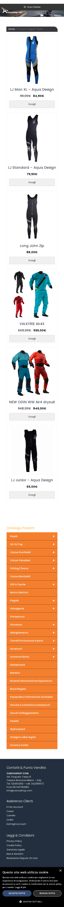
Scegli (32, 104)
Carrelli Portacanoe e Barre (32, 640)
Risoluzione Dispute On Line (22, 858)
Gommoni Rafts (32, 656)
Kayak (32, 536)
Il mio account (15, 807)
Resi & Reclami (15, 854)
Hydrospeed (17, 729)
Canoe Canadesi (32, 560)
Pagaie (32, 600)
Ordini (10, 819)
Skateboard (17, 664)
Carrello (11, 815)
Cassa (10, 811)
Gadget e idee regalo (23, 737)
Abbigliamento (32, 632)
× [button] (60, 870)
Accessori (32, 648)
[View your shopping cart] (42, 15)
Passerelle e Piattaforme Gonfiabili (31, 697)
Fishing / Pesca (32, 568)
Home (11, 29)
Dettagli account (16, 824)
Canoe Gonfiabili (32, 552)
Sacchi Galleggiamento (24, 713)
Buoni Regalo (18, 689)
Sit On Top (32, 544)
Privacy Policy (14, 841)
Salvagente (32, 608)
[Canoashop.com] (12, 10)
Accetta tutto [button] (17, 893)
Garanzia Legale (16, 849)
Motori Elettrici (19, 592)
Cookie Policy (14, 845)
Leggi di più (20, 887)
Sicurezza (32, 624)
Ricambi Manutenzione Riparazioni (31, 681)
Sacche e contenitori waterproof (30, 705)
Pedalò (14, 721)
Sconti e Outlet (19, 745)
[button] (32, 901)
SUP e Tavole (32, 584)
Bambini (15, 672)
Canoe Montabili (20, 576)
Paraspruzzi (17, 616)
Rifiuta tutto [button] (47, 893)
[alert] (32, 887)
